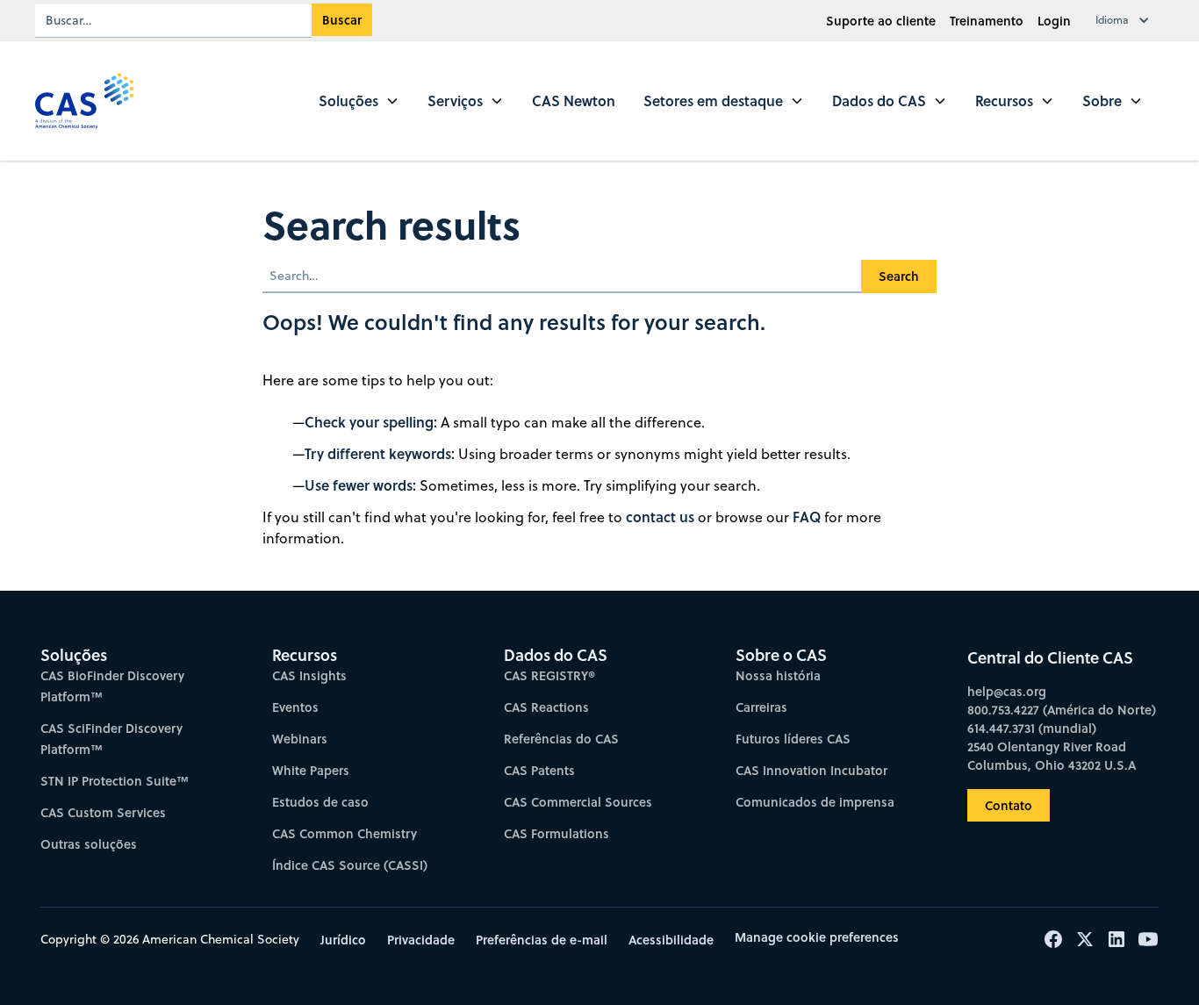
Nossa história (778, 675)
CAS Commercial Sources (578, 802)
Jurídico (343, 939)
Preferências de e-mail (541, 939)
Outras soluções (88, 844)
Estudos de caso (320, 802)
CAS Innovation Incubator (811, 770)
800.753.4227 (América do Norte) (1061, 709)
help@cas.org (1006, 691)
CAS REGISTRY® (549, 675)
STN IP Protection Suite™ (114, 781)
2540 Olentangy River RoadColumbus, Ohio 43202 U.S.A (1051, 755)
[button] (1126, 20)
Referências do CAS (561, 738)
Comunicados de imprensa (815, 802)
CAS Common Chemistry (344, 833)
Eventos (295, 707)
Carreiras (761, 707)
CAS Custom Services (103, 812)
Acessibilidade (671, 939)
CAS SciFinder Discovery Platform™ (111, 738)
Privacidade (421, 939)
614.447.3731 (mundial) (1031, 728)
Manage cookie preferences (817, 937)
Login (1054, 20)
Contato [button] (1008, 805)
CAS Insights (309, 675)
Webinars (299, 738)
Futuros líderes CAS (793, 738)
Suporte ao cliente (881, 20)
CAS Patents (539, 770)
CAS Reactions (546, 707)
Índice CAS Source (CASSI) (349, 865)
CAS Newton (573, 100)
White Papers (310, 770)
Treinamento (986, 20)
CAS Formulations (556, 833)
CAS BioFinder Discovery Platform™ (112, 686)
